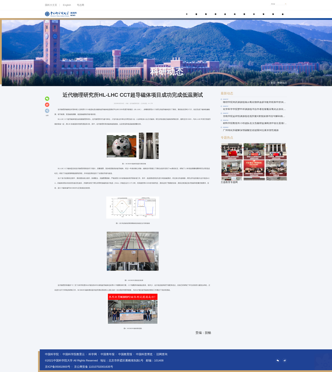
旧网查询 (161, 354)
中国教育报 (125, 354)
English (67, 5)
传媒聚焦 (273, 12)
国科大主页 (51, 5)
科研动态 (215, 12)
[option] (254, 163)
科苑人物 (234, 12)
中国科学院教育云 (74, 354)
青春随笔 (263, 12)
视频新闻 (282, 12)
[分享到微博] (47, 105)
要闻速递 (196, 12)
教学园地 (206, 12)
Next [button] (285, 162)
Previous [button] (223, 162)
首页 (186, 12)
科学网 (93, 354)
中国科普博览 (144, 354)
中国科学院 (52, 354)
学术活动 (254, 12)
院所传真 (225, 12)
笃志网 (80, 5)
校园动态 (244, 12)
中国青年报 (107, 354)
